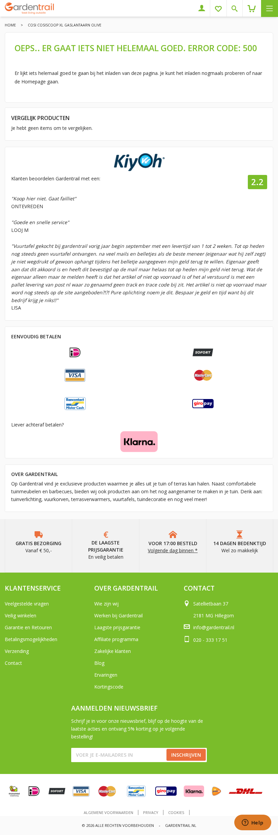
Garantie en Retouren (28, 627)
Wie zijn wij (106, 603)
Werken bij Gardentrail (118, 615)
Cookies (176, 812)
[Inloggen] (204, 8)
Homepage (33, 81)
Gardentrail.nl (180, 825)
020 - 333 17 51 (210, 640)
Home (10, 25)
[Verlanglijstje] (221, 8)
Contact (13, 663)
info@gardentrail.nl (213, 627)
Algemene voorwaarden (108, 812)
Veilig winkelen (20, 615)
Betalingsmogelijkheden (31, 639)
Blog (99, 663)
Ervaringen (105, 675)
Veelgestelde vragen (27, 603)
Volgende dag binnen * (173, 550)
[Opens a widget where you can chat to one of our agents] (252, 823)
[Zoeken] (237, 8)
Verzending (17, 651)
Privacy (150, 812)
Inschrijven (186, 755)
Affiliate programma (116, 639)
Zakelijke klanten (112, 651)
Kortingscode (108, 686)
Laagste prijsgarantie (117, 627)
